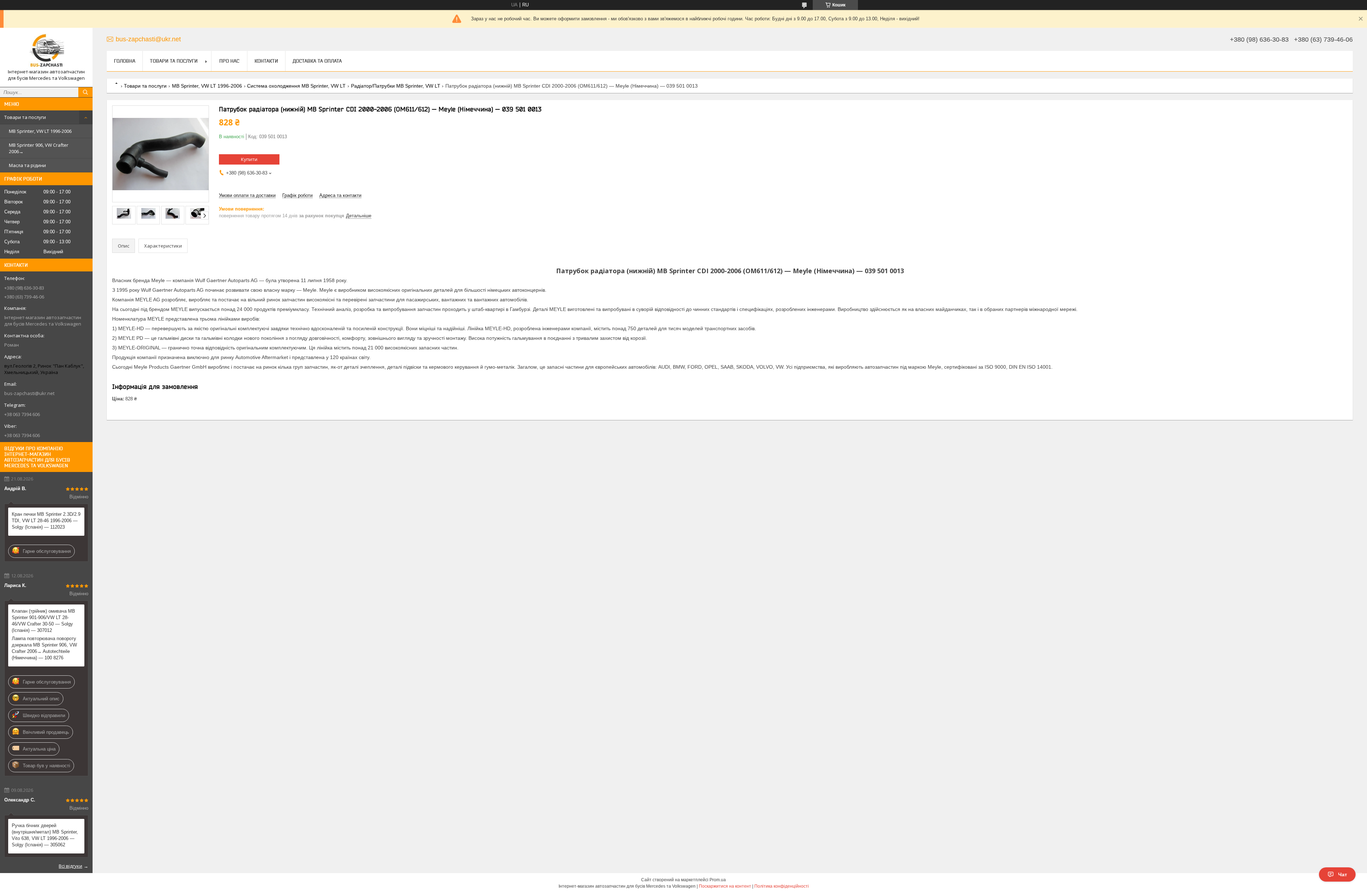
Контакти (266, 61)
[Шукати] (85, 92)
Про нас (229, 61)
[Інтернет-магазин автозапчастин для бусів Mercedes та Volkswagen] (46, 51)
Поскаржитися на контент (725, 886)
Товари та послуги (25, 117)
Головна (124, 61)
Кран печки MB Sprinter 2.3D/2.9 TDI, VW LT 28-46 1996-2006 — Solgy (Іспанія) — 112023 (46, 521)
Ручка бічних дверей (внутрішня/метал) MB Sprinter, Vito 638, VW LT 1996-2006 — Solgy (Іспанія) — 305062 (45, 835)
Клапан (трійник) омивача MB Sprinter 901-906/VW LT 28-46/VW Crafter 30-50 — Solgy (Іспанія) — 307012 (43, 620)
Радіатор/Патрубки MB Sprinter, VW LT (395, 86)
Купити (249, 159)
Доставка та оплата (317, 61)
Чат (1342, 874)
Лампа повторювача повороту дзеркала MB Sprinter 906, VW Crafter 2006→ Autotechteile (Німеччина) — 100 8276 (44, 648)
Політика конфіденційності (781, 886)
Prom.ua (717, 879)
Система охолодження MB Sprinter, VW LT (296, 86)
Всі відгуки (70, 866)
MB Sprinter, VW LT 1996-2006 (40, 131)
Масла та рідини (27, 165)
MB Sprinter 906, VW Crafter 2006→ (38, 148)
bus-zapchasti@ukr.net (29, 393)
